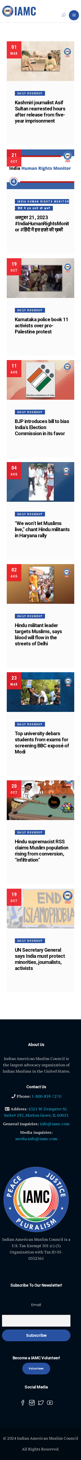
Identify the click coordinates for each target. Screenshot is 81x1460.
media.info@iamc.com (36, 1138)
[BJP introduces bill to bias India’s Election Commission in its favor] (40, 380)
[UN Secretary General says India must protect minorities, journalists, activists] (40, 908)
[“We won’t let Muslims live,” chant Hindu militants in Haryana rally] (40, 482)
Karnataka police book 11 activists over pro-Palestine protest (42, 326)
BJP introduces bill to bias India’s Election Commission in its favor (42, 427)
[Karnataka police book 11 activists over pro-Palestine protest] (40, 278)
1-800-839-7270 (46, 1096)
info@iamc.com (55, 1123)
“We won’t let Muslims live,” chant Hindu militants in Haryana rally (42, 529)
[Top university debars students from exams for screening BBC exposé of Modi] (40, 692)
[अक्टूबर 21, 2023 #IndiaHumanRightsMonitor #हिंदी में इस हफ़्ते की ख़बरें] (40, 169)
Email (36, 1304)
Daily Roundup (30, 93)
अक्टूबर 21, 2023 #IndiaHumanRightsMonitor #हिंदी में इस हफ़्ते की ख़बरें (42, 223)
